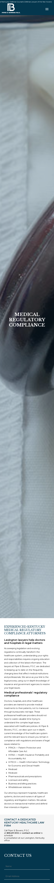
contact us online (31, 833)
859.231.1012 (13, 833)
